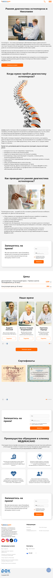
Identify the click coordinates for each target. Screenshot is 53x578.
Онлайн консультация (44, 530)
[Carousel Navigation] (26, 343)
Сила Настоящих (43, 527)
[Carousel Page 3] (49, 399)
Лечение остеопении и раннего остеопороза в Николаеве (8, 555)
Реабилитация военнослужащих (8, 563)
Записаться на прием (12, 65)
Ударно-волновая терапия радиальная (7, 551)
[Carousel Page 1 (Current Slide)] (49, 343)
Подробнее (9, 338)
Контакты (28, 527)
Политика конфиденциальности (31, 530)
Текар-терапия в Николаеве (7, 557)
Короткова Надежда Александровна (44, 329)
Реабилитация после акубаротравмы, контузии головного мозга (9, 560)
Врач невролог (4, 548)
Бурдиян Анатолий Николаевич (9, 329)
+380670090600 (31, 548)
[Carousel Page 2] (50, 343)
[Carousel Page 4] (50, 399)
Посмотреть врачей (26, 349)
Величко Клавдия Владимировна (26, 329)
